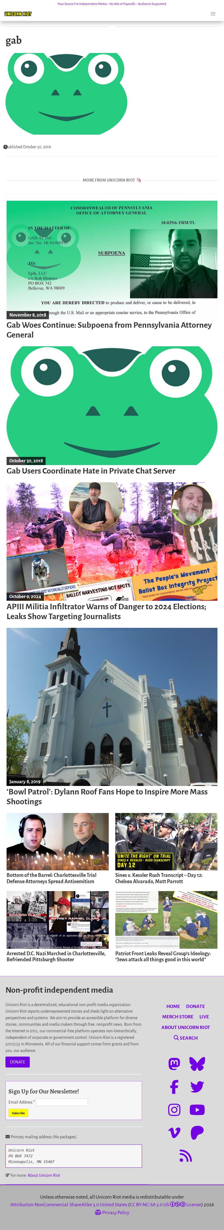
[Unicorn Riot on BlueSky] (197, 1063)
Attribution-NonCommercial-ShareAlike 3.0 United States (68, 1204)
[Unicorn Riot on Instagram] (174, 1109)
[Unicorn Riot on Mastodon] (174, 1063)
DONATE (17, 1062)
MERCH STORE (177, 1016)
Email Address (21, 1102)
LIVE (204, 1016)
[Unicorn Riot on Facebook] (174, 1086)
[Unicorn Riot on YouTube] (197, 1109)
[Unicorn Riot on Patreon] (197, 1132)
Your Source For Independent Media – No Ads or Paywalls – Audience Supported (112, 4)
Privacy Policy (115, 1212)
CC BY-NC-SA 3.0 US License (165, 1204)
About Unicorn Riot (44, 1175)
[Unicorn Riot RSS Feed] (185, 1155)
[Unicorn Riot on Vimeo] (174, 1132)
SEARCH (188, 1038)
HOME (173, 1006)
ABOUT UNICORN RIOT (185, 1027)
